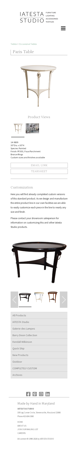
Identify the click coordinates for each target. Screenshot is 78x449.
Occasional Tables (28, 44)
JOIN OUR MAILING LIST (27, 429)
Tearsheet (39, 171)
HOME (20, 422)
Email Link (39, 165)
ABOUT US (21, 425)
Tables (14, 44)
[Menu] (39, 32)
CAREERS (21, 433)
